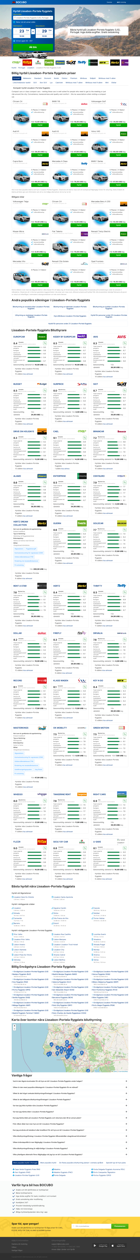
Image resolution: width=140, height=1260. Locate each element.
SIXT (95, 384)
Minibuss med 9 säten (93, 83)
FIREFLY (57, 633)
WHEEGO (18, 794)
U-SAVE (97, 842)
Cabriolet (59, 83)
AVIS (95, 337)
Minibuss (83, 78)
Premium (73, 78)
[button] (72, 1048)
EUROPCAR (19, 337)
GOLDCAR (98, 523)
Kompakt (16, 78)
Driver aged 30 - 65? (24, 41)
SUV (35, 83)
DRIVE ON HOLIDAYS (23, 431)
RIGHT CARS (99, 794)
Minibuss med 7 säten (74, 83)
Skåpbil (93, 78)
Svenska (109, 2)
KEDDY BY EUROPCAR (64, 337)
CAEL (56, 431)
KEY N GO (98, 680)
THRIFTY (97, 586)
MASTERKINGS (20, 728)
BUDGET (17, 384)
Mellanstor (27, 78)
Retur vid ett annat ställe (25, 22)
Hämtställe (17, 14)
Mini (107, 83)
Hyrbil (40, 125)
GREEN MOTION (101, 728)
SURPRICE (58, 384)
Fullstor (64, 78)
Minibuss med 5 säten (107, 78)
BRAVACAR (98, 431)
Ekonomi (47, 78)
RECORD (17, 680)
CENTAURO (99, 476)
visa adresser (28, 374)
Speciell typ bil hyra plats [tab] (116, 1163)
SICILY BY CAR (60, 842)
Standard (37, 78)
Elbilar (114, 83)
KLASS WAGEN (60, 680)
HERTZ (56, 586)
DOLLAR (17, 633)
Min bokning (122, 2)
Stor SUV (43, 83)
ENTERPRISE (59, 476)
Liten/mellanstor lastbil (21, 83)
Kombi (56, 78)
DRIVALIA (97, 633)
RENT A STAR (20, 586)
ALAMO (17, 476)
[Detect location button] (51, 18)
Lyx (51, 83)
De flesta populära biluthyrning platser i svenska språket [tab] (81, 1163)
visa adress (65, 469)
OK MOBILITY (60, 728)
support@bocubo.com (60, 1244)
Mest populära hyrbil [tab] (48, 1163)
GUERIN (57, 523)
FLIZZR (16, 842)
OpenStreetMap (123, 1071)
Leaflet (115, 1071)
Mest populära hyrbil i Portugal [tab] (25, 1163)
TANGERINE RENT (62, 794)
